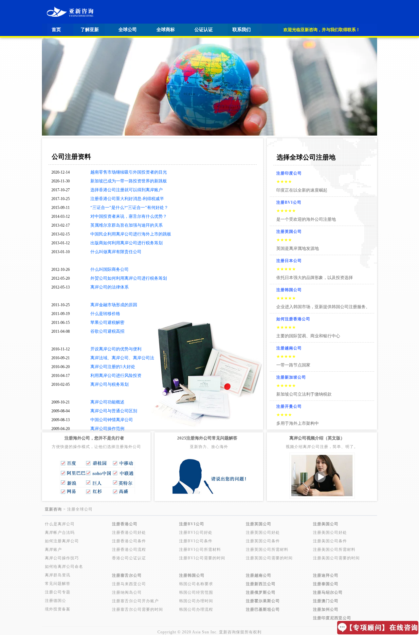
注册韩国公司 (289, 290)
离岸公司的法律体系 (109, 287)
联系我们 (241, 29)
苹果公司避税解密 (107, 322)
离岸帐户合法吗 (60, 532)
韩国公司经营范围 (196, 592)
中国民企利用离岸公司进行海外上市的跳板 (130, 234)
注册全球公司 (80, 509)
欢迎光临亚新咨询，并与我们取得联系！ (321, 29)
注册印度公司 (289, 173)
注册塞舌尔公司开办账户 (135, 601)
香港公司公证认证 (129, 558)
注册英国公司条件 (263, 541)
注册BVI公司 (288, 202)
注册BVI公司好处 (195, 532)
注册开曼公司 (289, 406)
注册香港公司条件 (129, 541)
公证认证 (203, 29)
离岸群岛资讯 (57, 575)
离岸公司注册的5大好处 (112, 366)
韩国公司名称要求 (196, 584)
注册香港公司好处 (129, 532)
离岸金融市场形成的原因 (113, 304)
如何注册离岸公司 (62, 541)
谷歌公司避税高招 (107, 331)
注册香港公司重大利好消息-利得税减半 (127, 198)
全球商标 (165, 29)
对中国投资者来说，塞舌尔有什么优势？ (128, 216)
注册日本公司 (289, 260)
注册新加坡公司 (291, 377)
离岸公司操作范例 (107, 428)
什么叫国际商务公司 (109, 269)
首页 (56, 29)
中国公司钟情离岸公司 (111, 419)
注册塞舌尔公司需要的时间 (137, 609)
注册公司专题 (57, 592)
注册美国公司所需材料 (334, 549)
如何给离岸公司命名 (64, 566)
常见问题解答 (57, 583)
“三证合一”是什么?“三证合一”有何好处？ (129, 207)
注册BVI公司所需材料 (200, 549)
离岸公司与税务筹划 (109, 384)
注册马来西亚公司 (129, 584)
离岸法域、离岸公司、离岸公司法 (122, 357)
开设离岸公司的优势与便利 (115, 348)
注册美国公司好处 (330, 532)
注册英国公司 (289, 231)
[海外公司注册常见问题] (209, 497)
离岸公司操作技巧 (62, 558)
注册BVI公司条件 (195, 541)
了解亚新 (90, 29)
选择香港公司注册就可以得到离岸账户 (126, 189)
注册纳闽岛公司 (127, 592)
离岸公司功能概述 (107, 402)
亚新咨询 (227, 632)
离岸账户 (53, 549)
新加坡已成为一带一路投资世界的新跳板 (128, 180)
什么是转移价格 (105, 313)
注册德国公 (55, 600)
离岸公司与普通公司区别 (113, 410)
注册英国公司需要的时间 (269, 558)
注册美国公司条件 (330, 541)
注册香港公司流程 (129, 549)
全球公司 (127, 29)
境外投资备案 (57, 609)
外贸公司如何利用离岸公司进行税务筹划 (128, 278)
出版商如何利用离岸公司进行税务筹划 (126, 242)
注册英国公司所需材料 (267, 549)
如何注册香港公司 (293, 319)
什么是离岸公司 (60, 524)
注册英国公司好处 (263, 532)
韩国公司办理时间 (196, 601)
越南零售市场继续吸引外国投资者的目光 (128, 172)
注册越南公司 (289, 348)
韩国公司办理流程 (196, 609)
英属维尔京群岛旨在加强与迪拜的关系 (126, 225)
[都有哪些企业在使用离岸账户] (96, 497)
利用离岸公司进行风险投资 (115, 375)
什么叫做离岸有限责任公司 (115, 251)
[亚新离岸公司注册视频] (322, 497)
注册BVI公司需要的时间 (202, 558)
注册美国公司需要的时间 (336, 558)
